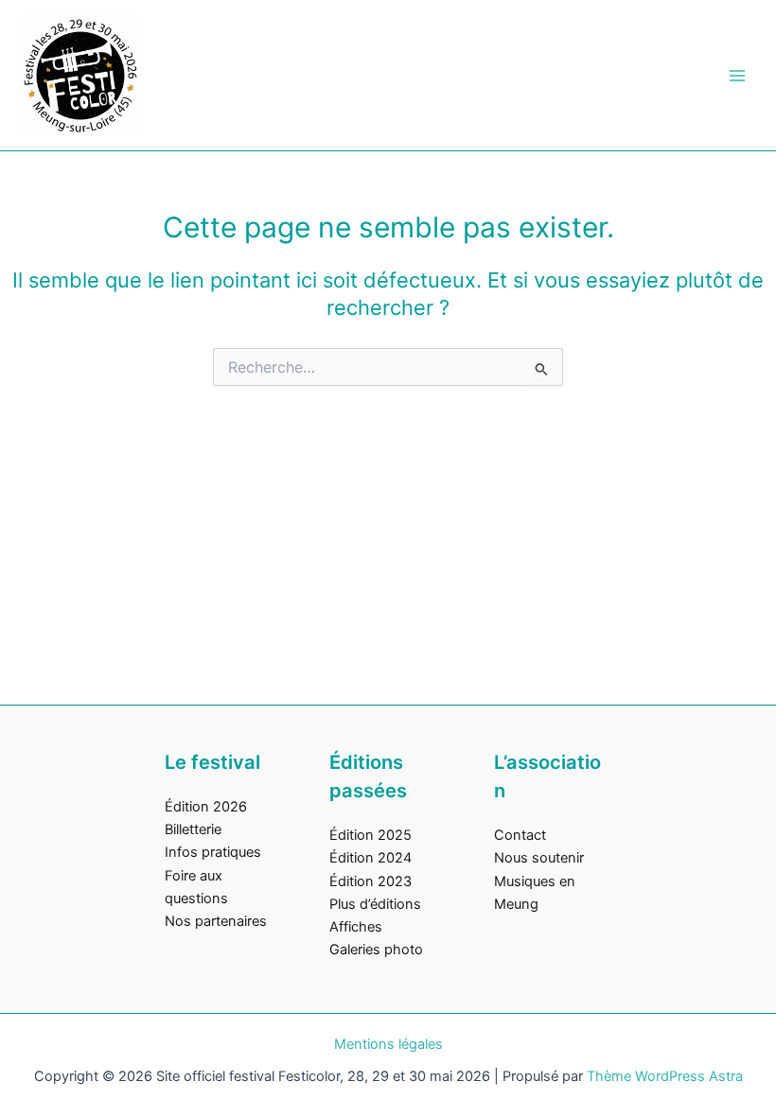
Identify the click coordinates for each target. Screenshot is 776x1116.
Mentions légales (388, 1044)
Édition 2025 (370, 835)
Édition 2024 (370, 857)
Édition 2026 (206, 806)
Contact (520, 835)
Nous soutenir (539, 857)
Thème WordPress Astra (665, 1076)
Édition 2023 (370, 881)
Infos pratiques (213, 852)
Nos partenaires (216, 921)
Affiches (355, 926)
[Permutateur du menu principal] (737, 76)
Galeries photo (376, 949)
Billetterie (193, 829)
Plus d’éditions (375, 904)
